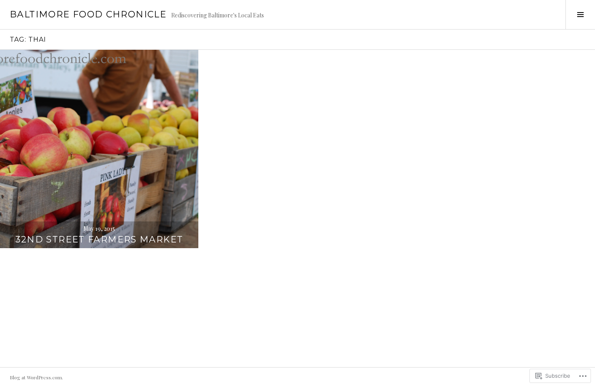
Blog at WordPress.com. (36, 377)
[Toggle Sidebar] (580, 14)
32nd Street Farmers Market (99, 239)
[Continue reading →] (99, 149)
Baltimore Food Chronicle (88, 14)
